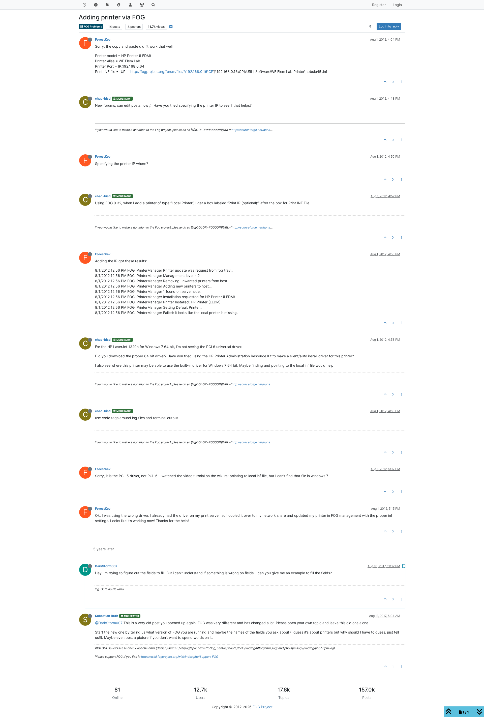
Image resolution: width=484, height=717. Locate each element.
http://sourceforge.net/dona (251, 130)
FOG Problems (92, 26)
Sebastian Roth (106, 616)
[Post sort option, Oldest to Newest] (370, 26)
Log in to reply (389, 26)
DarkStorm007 (106, 566)
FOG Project (263, 707)
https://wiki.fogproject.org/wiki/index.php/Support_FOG (179, 656)
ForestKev (102, 39)
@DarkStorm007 (109, 623)
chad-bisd (103, 98)
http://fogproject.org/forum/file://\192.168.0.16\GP (171, 71)
